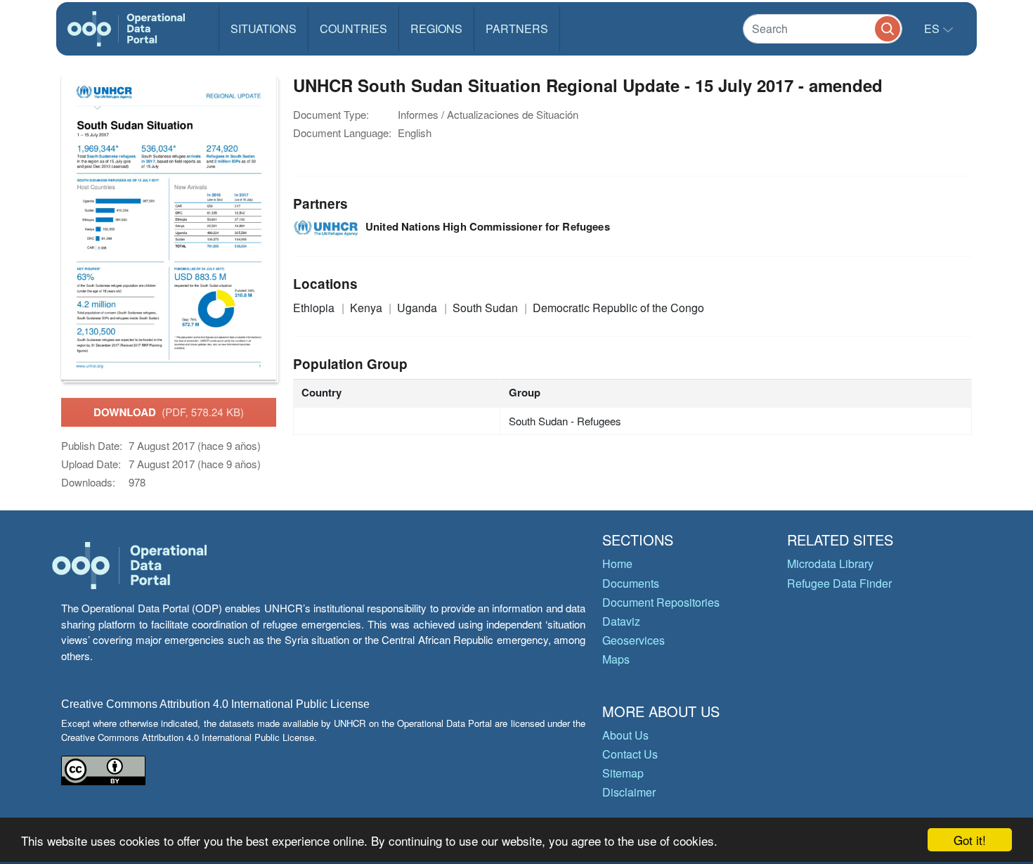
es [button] (933, 28)
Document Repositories (661, 602)
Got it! (970, 840)
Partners (517, 28)
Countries (353, 28)
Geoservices (633, 640)
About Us (625, 735)
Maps (616, 659)
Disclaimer (629, 792)
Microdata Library (830, 563)
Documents (630, 583)
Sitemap (623, 773)
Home (617, 563)
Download (168, 412)
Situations (263, 28)
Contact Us (630, 754)
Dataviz (621, 621)
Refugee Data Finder (839, 583)
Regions (436, 28)
